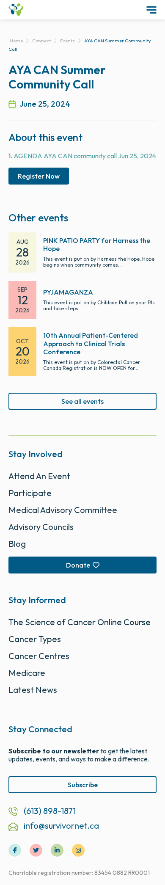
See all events (82, 401)
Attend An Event (39, 476)
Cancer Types (34, 639)
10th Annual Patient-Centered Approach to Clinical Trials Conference (90, 343)
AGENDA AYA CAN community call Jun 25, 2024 (85, 156)
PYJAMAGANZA (68, 292)
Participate (30, 493)
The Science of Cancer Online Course (79, 622)
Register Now (39, 176)
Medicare (26, 672)
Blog (17, 543)
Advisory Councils (41, 526)
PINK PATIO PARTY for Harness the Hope (96, 244)
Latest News (32, 689)
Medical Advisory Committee (62, 510)
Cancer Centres (38, 656)
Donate (78, 565)
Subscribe (83, 784)
